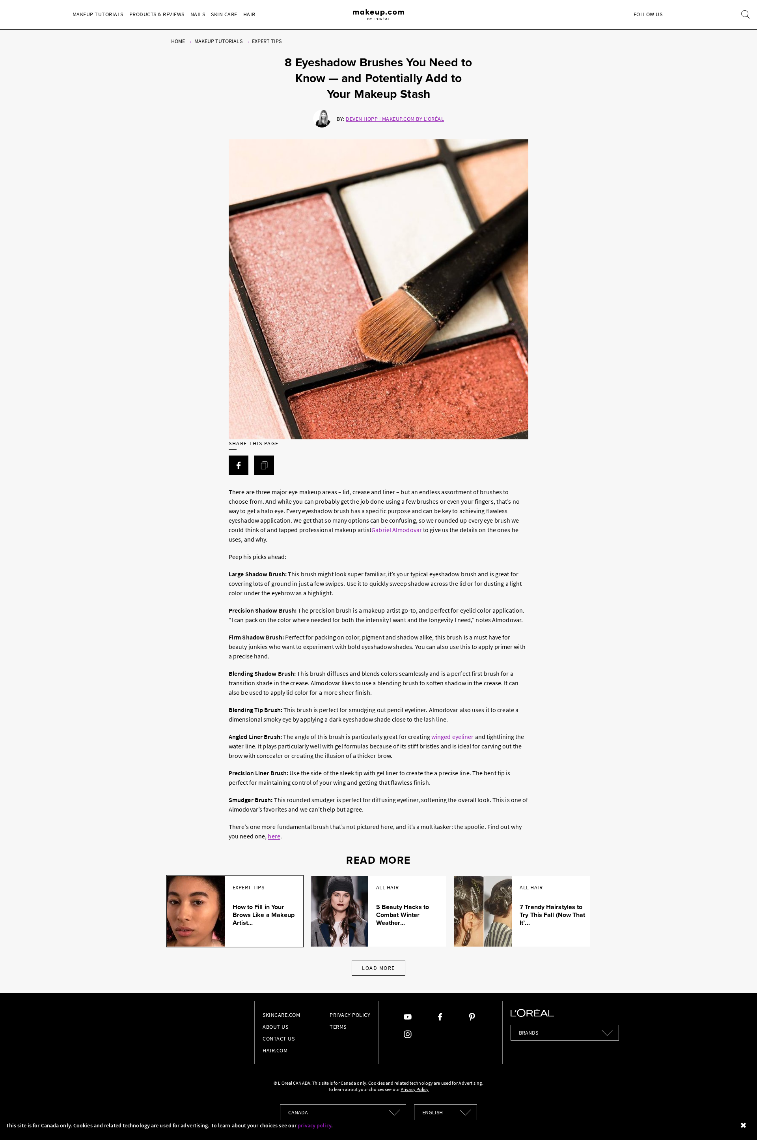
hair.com (275, 1050)
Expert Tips (267, 41)
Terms (338, 1026)
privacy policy (314, 1125)
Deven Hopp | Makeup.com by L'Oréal (395, 118)
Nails (197, 14)
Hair (249, 14)
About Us (275, 1026)
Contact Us (279, 1038)
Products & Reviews (157, 14)
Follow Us (648, 14)
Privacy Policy (350, 1014)
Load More (378, 967)
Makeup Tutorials (98, 14)
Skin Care (224, 14)
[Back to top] (739, 1122)
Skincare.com (281, 1014)
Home (178, 41)
